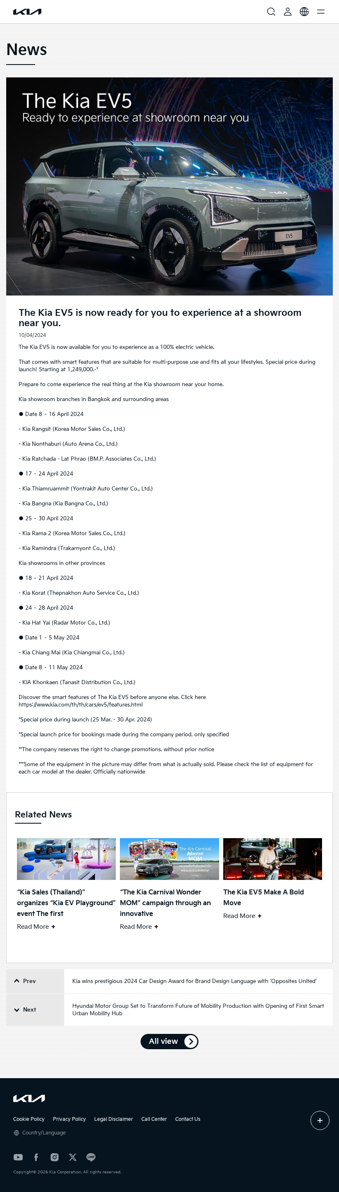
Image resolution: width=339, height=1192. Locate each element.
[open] (319, 1120)
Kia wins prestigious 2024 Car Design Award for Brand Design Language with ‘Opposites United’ (194, 981)
